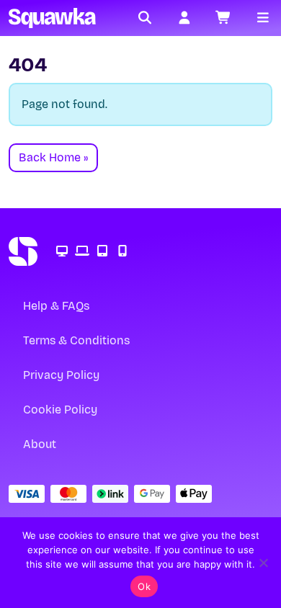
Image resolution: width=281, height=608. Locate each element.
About (39, 444)
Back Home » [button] (53, 157)
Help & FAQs (56, 306)
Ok (144, 586)
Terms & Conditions (76, 340)
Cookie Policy (60, 409)
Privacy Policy (61, 375)
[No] (263, 562)
